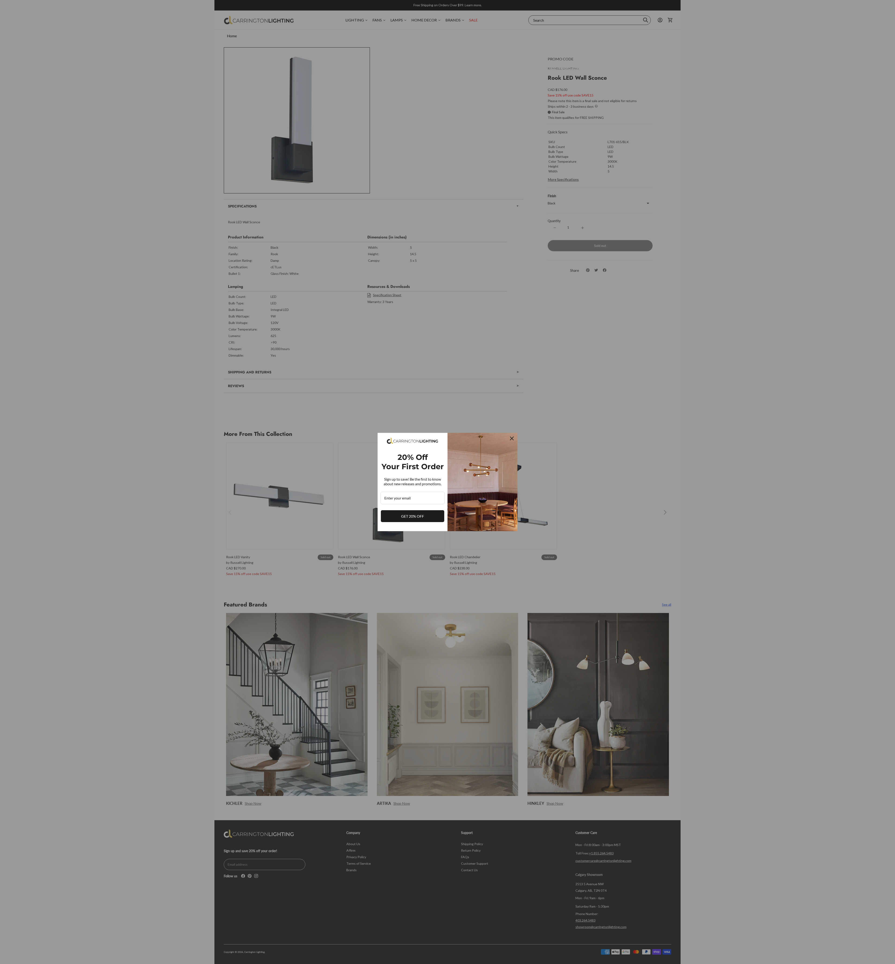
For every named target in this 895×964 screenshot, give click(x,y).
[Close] (511, 438)
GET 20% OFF (412, 516)
